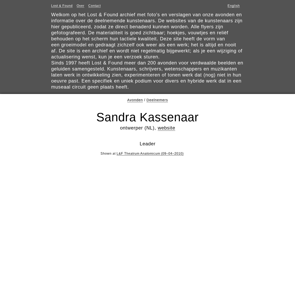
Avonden (135, 100)
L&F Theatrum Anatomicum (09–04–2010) (150, 153)
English (234, 5)
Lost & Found (62, 5)
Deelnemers (157, 100)
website (166, 128)
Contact (94, 5)
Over (80, 5)
